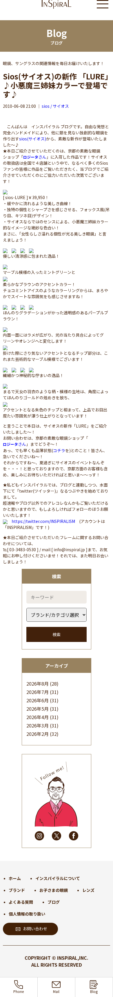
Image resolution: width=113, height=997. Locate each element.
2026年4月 (37, 717)
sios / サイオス (55, 106)
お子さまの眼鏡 (53, 890)
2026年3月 (37, 725)
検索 (56, 634)
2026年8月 (37, 683)
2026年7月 (37, 691)
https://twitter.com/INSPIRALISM (43, 521)
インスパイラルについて (57, 878)
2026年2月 (37, 733)
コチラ (59, 450)
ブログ (54, 902)
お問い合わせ (35, 928)
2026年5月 (37, 708)
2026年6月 (37, 700)
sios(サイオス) (32, 139)
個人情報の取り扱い (27, 914)
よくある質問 (21, 902)
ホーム (15, 878)
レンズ (88, 890)
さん (34, 157)
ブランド (17, 890)
